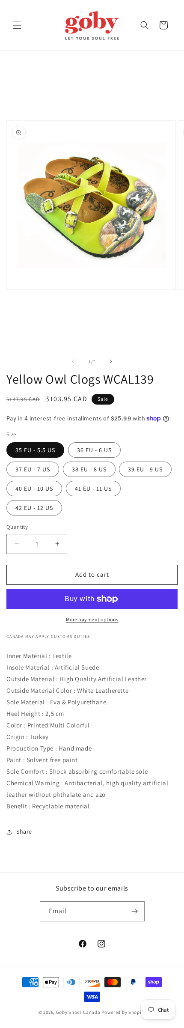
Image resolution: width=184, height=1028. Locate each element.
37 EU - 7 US (32, 469)
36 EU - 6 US (94, 450)
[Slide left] (73, 361)
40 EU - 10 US (34, 488)
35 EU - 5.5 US (35, 450)
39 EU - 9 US (145, 469)
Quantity (17, 526)
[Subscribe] (134, 911)
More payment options (92, 619)
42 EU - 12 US (34, 508)
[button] (17, 25)
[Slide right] (110, 361)
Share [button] (24, 831)
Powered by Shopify (123, 1012)
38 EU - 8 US (89, 469)
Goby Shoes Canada (78, 1012)
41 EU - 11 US (93, 488)
